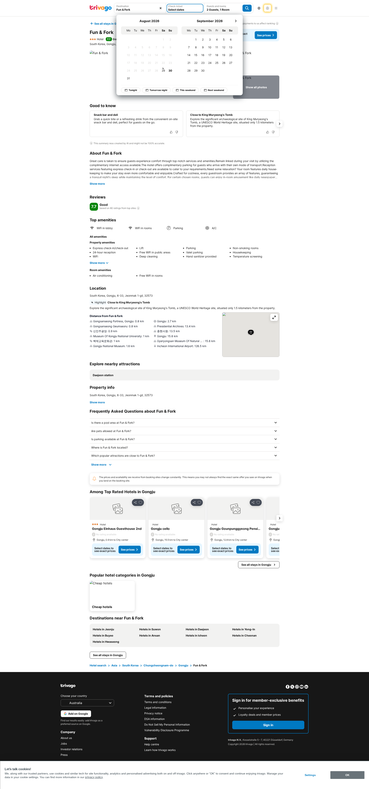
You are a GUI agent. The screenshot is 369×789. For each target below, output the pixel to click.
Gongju (183, 665)
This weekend (187, 90)
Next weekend (216, 90)
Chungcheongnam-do (158, 665)
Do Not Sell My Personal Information (167, 724)
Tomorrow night (158, 90)
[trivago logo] (101, 8)
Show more (97, 183)
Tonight (133, 90)
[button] (256, 62)
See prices (264, 35)
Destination (122, 6)
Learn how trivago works (159, 750)
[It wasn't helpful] (176, 132)
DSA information (154, 719)
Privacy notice (153, 713)
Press (64, 754)
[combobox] (139, 10)
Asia (114, 665)
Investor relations (71, 749)
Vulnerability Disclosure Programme (166, 730)
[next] (235, 21)
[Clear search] (160, 8)
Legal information (155, 707)
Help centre (151, 744)
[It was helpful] (171, 132)
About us (66, 738)
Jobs (64, 743)
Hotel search (98, 665)
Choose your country (74, 695)
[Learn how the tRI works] (138, 208)
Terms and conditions (157, 702)
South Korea (130, 665)
